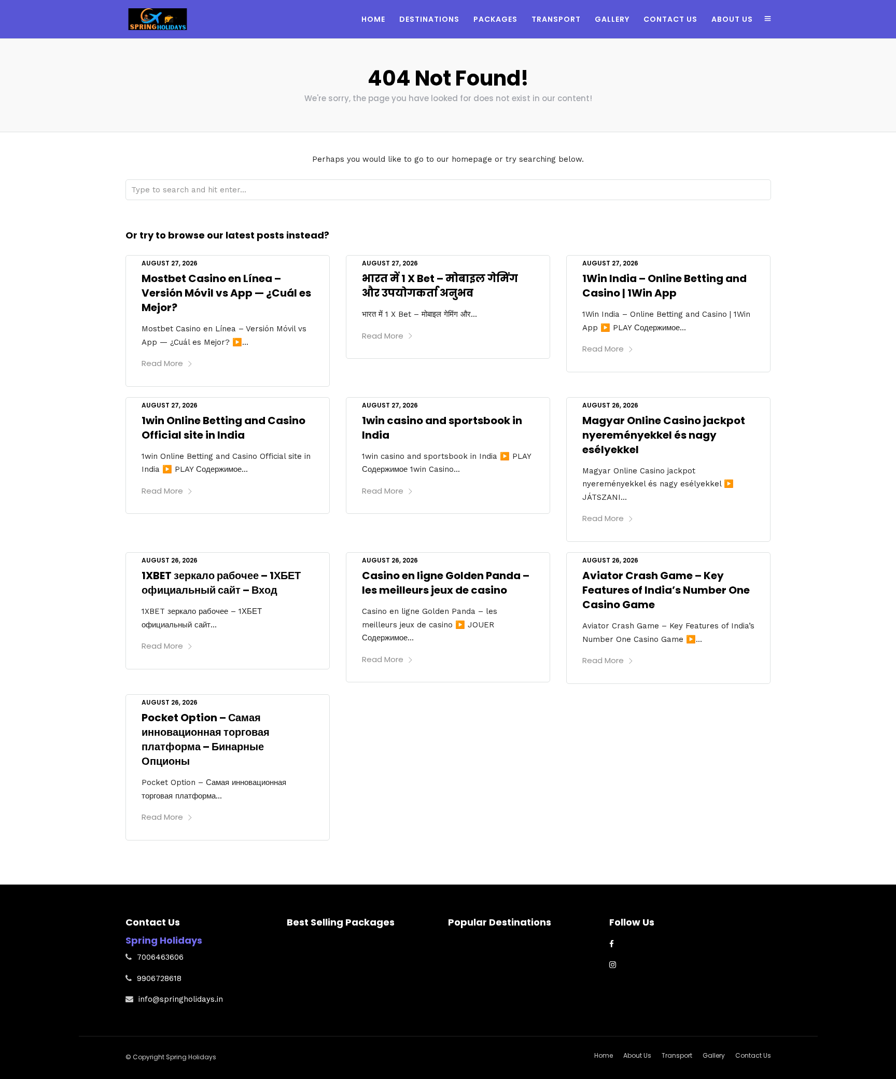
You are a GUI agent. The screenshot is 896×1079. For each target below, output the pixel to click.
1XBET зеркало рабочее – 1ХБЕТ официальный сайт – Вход (221, 582)
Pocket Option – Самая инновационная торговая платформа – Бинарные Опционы (206, 739)
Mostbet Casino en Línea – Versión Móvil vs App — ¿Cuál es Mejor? (226, 293)
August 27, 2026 (170, 263)
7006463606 (160, 957)
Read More (162, 363)
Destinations (429, 19)
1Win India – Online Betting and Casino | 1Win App (664, 285)
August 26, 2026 (610, 405)
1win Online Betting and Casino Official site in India (223, 427)
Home (373, 19)
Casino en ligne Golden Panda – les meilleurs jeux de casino (445, 582)
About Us (732, 19)
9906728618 (159, 978)
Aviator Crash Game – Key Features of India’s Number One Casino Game (666, 590)
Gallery (612, 19)
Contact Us (670, 19)
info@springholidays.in (180, 999)
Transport (556, 19)
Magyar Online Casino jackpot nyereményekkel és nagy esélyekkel (663, 435)
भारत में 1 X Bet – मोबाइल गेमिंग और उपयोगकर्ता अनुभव (440, 285)
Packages (495, 19)
